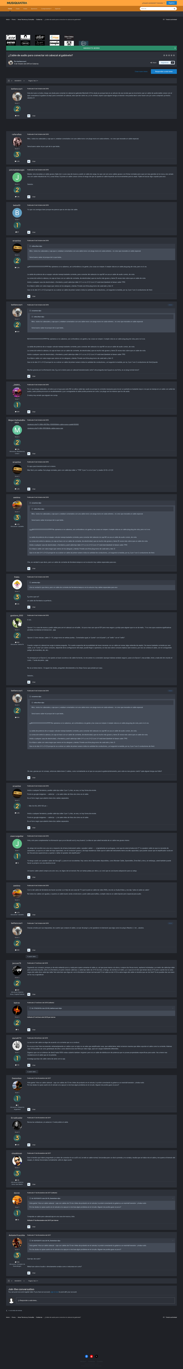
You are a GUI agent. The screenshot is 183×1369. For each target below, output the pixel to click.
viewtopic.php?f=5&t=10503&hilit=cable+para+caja (45, 428)
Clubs (18, 8)
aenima (16, 497)
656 (17, 115)
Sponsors (34, 8)
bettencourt (21, 61)
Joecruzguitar (17, 836)
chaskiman (17, 1153)
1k (18, 1029)
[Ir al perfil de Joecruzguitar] (17, 843)
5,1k (17, 604)
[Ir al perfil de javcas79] (17, 970)
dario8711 (16, 1038)
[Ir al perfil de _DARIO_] (17, 392)
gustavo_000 (16, 615)
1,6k (17, 449)
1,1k (18, 1180)
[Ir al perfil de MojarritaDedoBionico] (17, 430)
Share (154, 62)
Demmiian (16, 1078)
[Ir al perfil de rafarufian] (17, 142)
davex (17, 1193)
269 (17, 411)
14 (18, 863)
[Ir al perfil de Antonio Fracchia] (17, 1243)
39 (18, 1220)
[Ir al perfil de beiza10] (17, 213)
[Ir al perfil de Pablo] (17, 584)
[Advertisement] (44, 28)
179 (18, 1065)
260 (17, 642)
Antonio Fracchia (17, 1235)
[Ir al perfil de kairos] (17, 1010)
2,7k (17, 524)
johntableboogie (16, 170)
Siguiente (18, 81)
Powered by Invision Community (91, 1366)
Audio (25, 8)
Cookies (100, 1361)
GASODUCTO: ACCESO (91, 48)
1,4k (17, 196)
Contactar (91, 1361)
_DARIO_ (17, 385)
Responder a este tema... (28, 1300)
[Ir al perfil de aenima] (17, 505)
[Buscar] (174, 8)
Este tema (166, 8)
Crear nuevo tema (141, 71)
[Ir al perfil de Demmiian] (17, 1086)
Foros (10, 8)
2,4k (17, 267)
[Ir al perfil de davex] (17, 1200)
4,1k (17, 1145)
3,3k (17, 161)
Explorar (57, 8)
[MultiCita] (28, 115)
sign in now (54, 1292)
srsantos (17, 241)
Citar (33, 116)
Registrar (172, 3)
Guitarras (35, 64)
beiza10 (16, 205)
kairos (17, 1003)
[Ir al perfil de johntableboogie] (17, 177)
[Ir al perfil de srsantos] (17, 248)
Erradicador (16, 1118)
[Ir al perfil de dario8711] (17, 1045)
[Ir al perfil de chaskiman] (17, 1161)
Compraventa (46, 8)
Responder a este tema (164, 71)
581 (18, 990)
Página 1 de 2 (32, 81)
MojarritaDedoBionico (16, 421)
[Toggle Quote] (30, 246)
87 (18, 232)
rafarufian (16, 134)
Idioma (82, 1361)
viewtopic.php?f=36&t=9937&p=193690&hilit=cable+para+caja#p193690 (53, 424)
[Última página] (24, 80)
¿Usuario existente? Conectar (153, 3)
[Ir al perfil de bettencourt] (10, 62)
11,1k (17, 1262)
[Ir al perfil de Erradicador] (17, 1125)
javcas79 (16, 963)
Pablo (16, 577)
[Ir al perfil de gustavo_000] (17, 623)
